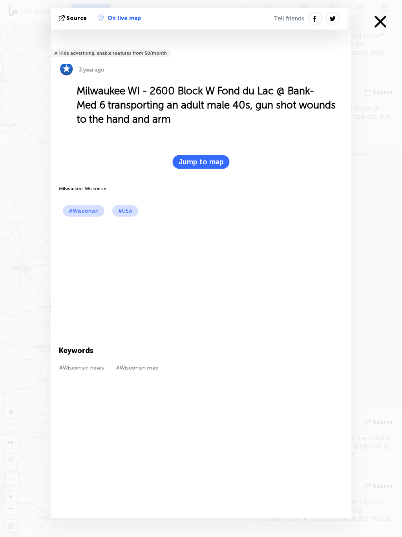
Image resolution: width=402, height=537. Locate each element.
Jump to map (201, 162)
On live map (124, 18)
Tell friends (289, 18)
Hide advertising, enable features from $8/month (113, 53)
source (76, 18)
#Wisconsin (84, 211)
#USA (125, 211)
